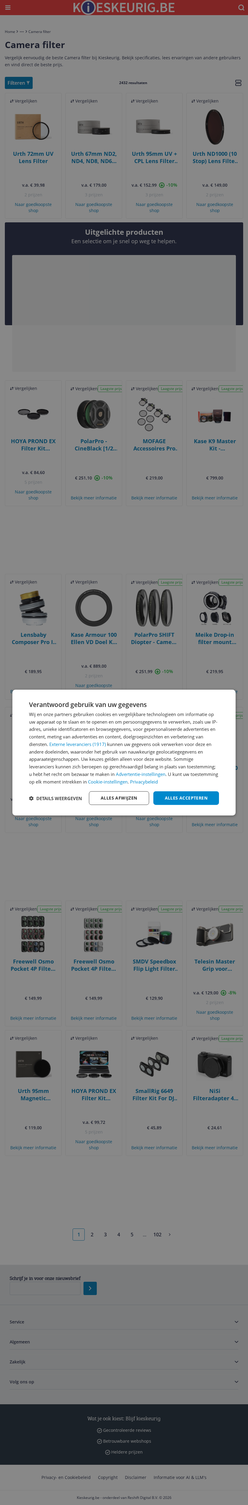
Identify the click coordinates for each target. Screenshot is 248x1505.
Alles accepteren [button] (186, 798)
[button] (55, 798)
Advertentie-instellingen (140, 774)
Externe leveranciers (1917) (77, 744)
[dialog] (124, 752)
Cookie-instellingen (108, 781)
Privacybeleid (144, 781)
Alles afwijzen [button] (119, 798)
